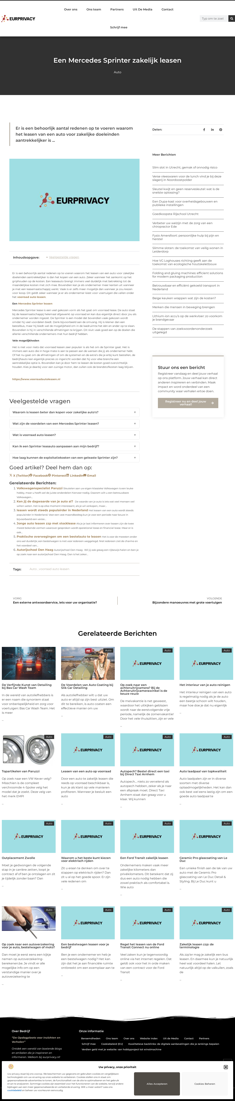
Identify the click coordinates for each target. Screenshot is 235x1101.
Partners (117, 9)
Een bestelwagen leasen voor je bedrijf (85, 946)
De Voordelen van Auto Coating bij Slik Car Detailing (87, 686)
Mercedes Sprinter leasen (35, 303)
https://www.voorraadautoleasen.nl (36, 379)
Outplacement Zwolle (18, 858)
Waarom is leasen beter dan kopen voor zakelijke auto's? (74, 412)
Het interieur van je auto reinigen (205, 685)
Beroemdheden (90, 1038)
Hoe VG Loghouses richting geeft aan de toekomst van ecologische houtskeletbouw (184, 262)
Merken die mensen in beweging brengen (183, 307)
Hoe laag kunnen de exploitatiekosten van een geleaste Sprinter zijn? (74, 457)
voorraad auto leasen (31, 297)
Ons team (93, 9)
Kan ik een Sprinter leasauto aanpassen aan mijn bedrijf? (74, 446)
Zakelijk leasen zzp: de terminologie (197, 946)
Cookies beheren (204, 1083)
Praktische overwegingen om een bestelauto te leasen (59, 536)
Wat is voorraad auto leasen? (74, 435)
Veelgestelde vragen (64, 257)
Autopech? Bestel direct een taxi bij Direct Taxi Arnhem (144, 773)
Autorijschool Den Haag (35, 550)
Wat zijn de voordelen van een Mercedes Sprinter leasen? (74, 423)
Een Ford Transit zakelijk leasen (144, 858)
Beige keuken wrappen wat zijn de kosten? (184, 298)
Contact (167, 9)
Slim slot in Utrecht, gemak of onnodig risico (184, 167)
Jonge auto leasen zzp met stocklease (46, 523)
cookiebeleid (14, 1090)
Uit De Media (142, 9)
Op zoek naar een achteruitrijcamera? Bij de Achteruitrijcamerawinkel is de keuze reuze (143, 689)
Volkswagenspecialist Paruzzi (40, 488)
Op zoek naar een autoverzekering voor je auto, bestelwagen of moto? (28, 946)
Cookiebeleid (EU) (112, 1043)
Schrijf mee (118, 27)
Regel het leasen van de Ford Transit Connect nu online (142, 946)
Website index (149, 1038)
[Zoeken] (231, 18)
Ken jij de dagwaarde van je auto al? (45, 501)
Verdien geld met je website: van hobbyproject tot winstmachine (121, 1049)
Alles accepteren (157, 1083)
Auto (117, 72)
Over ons (70, 9)
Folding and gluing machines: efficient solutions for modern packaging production (187, 274)
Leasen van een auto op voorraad (86, 771)
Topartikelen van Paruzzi (21, 771)
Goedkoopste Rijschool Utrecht (175, 214)
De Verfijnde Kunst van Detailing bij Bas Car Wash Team (27, 686)
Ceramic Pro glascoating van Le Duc (203, 859)
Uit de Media (171, 1038)
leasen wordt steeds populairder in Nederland (52, 510)
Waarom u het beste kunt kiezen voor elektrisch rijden (86, 859)
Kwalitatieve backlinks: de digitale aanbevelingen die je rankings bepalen (173, 1043)
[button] (226, 1067)
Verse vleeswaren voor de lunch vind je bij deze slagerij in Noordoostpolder (186, 178)
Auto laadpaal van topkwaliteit (203, 771)
